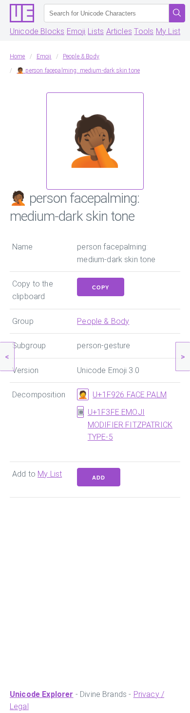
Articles (119, 31)
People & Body (103, 321)
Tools (143, 31)
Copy (100, 287)
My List (168, 31)
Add (98, 478)
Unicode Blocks (37, 31)
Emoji (76, 31)
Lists (96, 31)
